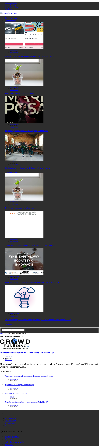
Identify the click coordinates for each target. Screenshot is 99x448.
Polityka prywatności (15, 442)
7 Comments (8, 360)
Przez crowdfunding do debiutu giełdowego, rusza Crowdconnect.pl (30, 245)
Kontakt (8, 9)
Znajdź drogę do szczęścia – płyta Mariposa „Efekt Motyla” (26, 131)
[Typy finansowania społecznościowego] (24, 85)
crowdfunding (14, 50)
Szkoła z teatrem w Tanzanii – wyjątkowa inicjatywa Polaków (27, 168)
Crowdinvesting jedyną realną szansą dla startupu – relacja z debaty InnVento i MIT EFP (38, 320)
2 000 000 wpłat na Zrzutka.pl (16, 393)
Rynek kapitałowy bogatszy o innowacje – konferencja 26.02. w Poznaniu (32, 282)
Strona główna (11, 3)
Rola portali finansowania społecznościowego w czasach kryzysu (29, 56)
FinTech (12, 396)
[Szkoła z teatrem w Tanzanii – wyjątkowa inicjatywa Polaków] (24, 159)
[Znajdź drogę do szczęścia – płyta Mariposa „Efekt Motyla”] (24, 122)
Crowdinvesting (11, 7)
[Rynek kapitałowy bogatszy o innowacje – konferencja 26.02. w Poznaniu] (24, 274)
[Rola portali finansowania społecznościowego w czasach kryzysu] (24, 48)
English (8, 439)
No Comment (14, 52)
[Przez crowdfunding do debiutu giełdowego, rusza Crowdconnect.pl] (24, 237)
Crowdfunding (10, 5)
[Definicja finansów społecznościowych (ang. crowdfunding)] (15, 348)
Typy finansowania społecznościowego (19, 93)
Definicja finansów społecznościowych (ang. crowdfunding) (27, 352)
